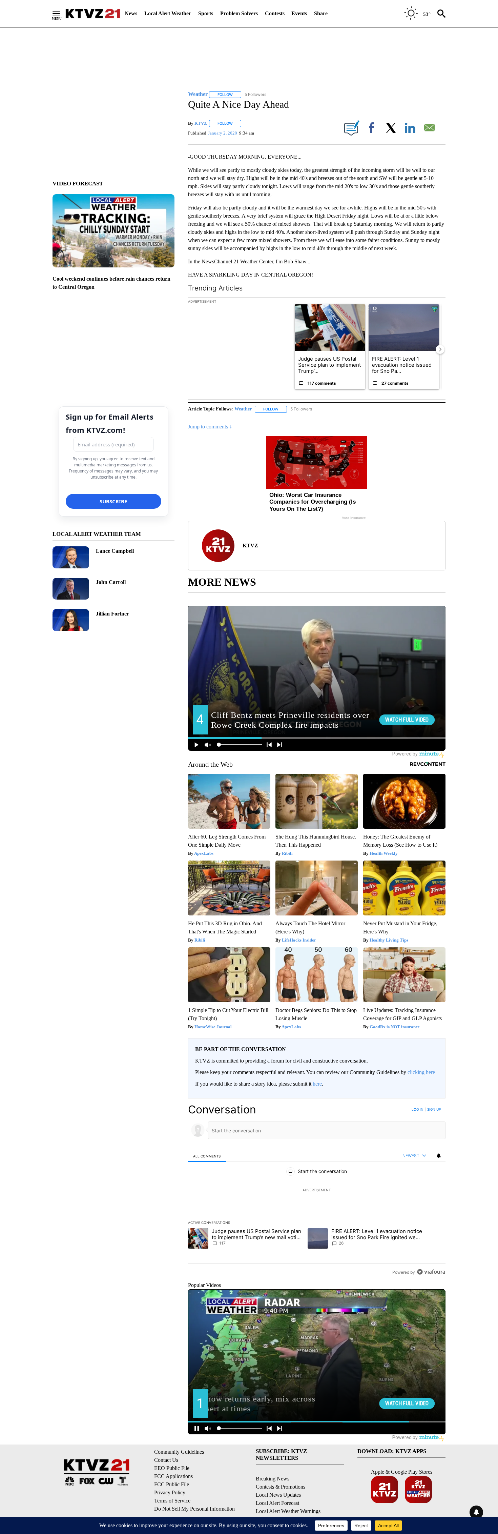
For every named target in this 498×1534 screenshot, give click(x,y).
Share (321, 13)
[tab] (207, 1156)
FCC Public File (171, 1484)
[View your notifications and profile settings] (438, 1156)
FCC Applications (173, 1476)
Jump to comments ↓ (210, 426)
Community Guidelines (179, 1452)
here (317, 1084)
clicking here (421, 1072)
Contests (275, 13)
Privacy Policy (169, 1492)
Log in (417, 1109)
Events (299, 13)
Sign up (434, 1109)
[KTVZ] (93, 13)
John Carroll (111, 582)
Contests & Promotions (280, 1487)
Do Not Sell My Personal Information (194, 1509)
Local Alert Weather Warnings (288, 1511)
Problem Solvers (239, 13)
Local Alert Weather (167, 13)
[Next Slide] (440, 349)
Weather (243, 408)
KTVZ (200, 123)
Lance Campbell (115, 551)
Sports (205, 13)
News (131, 13)
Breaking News (272, 1478)
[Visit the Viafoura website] (431, 1272)
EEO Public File (171, 1468)
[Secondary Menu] (61, 13)
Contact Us (166, 1460)
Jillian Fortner (112, 614)
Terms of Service (172, 1500)
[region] (316, 1191)
